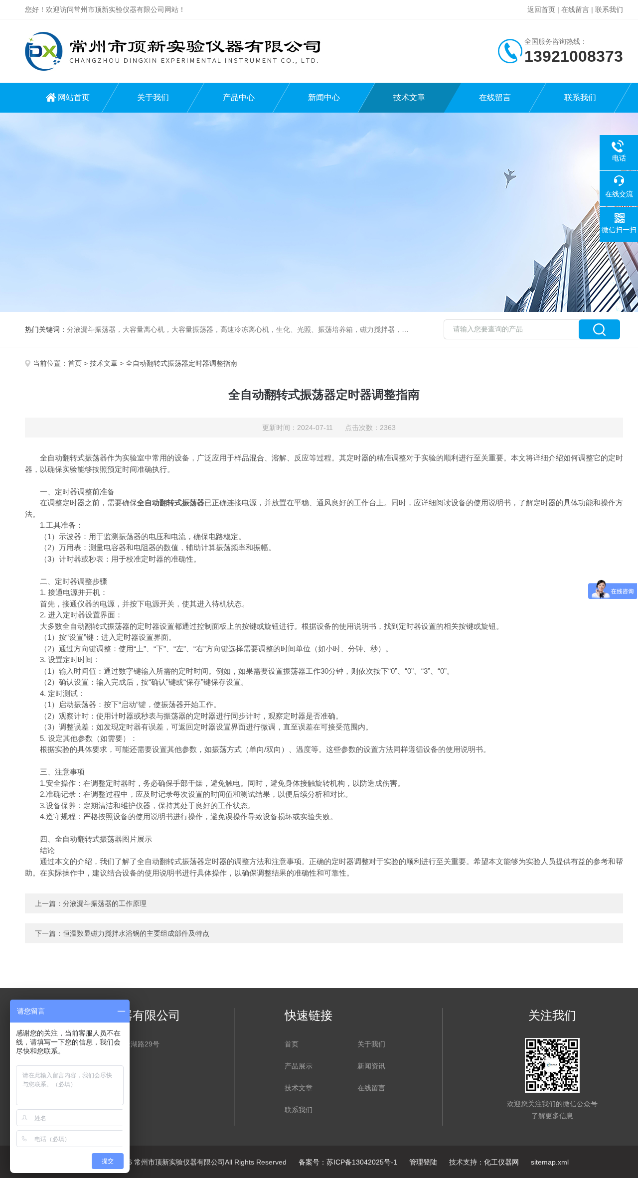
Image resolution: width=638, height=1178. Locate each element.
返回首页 (541, 9)
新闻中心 (324, 97)
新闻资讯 (371, 1066)
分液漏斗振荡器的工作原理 (105, 903)
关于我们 (153, 97)
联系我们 (609, 9)
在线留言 (575, 9)
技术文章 (409, 97)
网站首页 (74, 97)
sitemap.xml (550, 1162)
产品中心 (239, 97)
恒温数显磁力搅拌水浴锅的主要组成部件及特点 (136, 933)
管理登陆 (423, 1162)
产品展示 (299, 1066)
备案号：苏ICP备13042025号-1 (348, 1162)
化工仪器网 (501, 1162)
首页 (75, 363)
